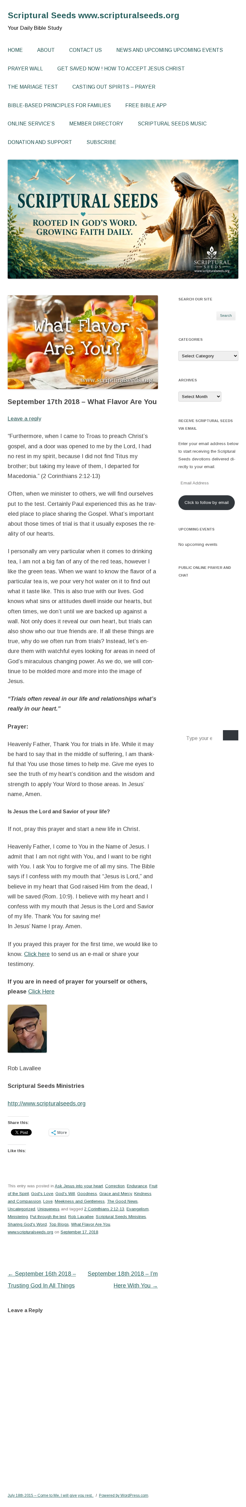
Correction (115, 1186)
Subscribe (101, 142)
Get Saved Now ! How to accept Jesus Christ (121, 68)
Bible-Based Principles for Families (59, 105)
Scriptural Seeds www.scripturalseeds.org (93, 15)
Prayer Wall (25, 68)
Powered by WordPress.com (123, 1495)
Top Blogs (59, 1224)
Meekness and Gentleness (80, 1201)
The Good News (122, 1201)
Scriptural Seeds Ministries (121, 1216)
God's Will (65, 1193)
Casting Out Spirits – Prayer (113, 87)
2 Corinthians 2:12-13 (104, 1209)
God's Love (42, 1193)
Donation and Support (40, 142)
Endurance (137, 1186)
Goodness (87, 1193)
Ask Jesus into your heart (79, 1186)
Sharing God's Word (27, 1224)
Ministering (18, 1216)
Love (48, 1201)
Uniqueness (48, 1209)
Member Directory (96, 123)
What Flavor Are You (90, 1224)
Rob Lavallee (81, 1216)
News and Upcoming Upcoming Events (169, 50)
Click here (37, 954)
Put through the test (48, 1216)
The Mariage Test (33, 87)
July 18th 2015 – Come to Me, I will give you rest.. (51, 1495)
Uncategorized (21, 1209)
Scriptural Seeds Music (172, 123)
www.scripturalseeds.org (30, 1232)
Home (15, 50)
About (46, 50)
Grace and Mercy (115, 1193)
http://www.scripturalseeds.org (47, 1103)
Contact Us (85, 50)
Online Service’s (31, 123)
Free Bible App (146, 105)
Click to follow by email (206, 502)
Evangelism (138, 1209)
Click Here (41, 991)
